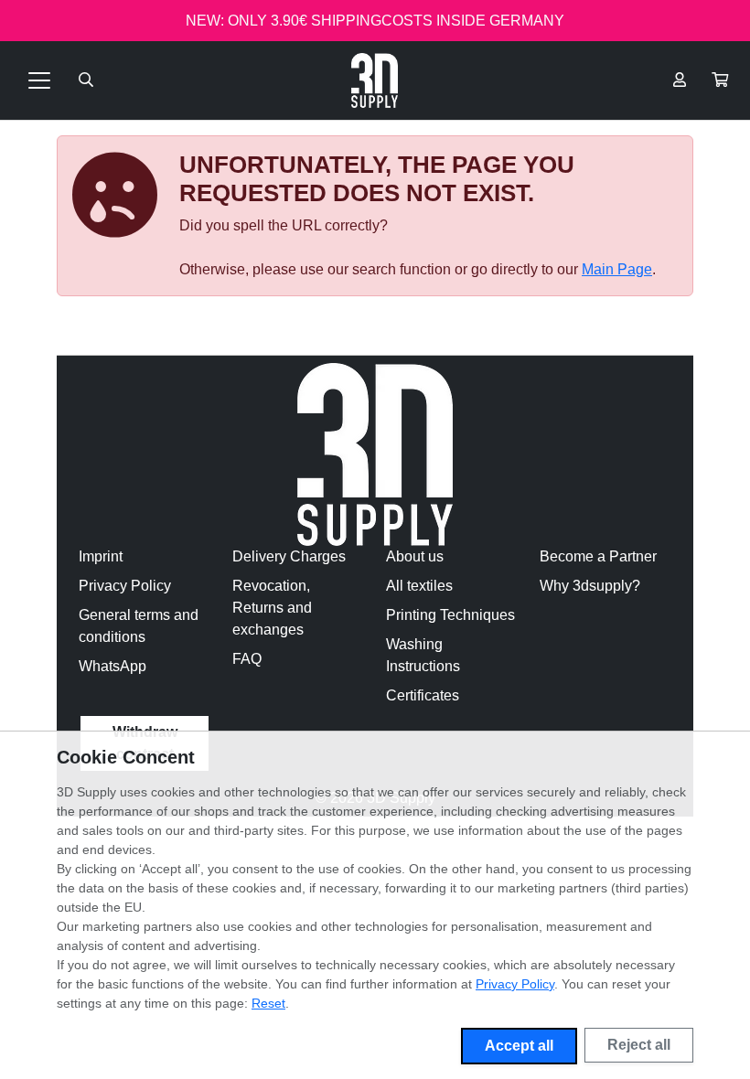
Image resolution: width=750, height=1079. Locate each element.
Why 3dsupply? (590, 585)
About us (415, 556)
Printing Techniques (450, 615)
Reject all (638, 1044)
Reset (268, 1003)
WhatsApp (112, 666)
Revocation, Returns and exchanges (272, 607)
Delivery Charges (289, 556)
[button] (720, 80)
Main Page (617, 269)
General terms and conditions (138, 626)
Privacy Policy (125, 585)
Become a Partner (598, 556)
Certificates (422, 695)
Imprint (101, 556)
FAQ (247, 659)
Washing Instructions (423, 655)
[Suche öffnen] (86, 80)
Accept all (519, 1045)
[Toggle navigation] (39, 80)
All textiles (419, 585)
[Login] (679, 80)
